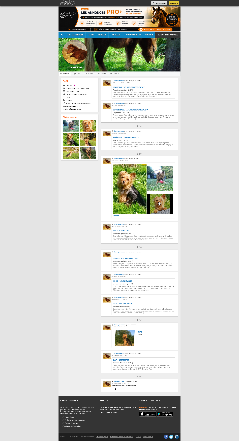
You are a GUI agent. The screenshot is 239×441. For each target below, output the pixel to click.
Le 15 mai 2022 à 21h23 (119, 133)
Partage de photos (71, 423)
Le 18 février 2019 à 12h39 (119, 355)
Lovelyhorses (119, 81)
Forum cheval (69, 417)
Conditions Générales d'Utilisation (121, 437)
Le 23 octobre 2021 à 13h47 (120, 226)
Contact (149, 35)
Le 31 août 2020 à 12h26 (119, 254)
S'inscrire (174, 3)
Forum (91, 35)
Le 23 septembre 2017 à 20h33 (121, 383)
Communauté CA (133, 35)
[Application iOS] (147, 414)
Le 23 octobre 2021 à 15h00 (120, 160)
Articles (116, 35)
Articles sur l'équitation (72, 426)
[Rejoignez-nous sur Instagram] (177, 437)
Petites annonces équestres (74, 420)
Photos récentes (70, 117)
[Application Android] (165, 414)
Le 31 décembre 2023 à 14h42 (121, 82)
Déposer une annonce (168, 35)
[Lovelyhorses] (107, 85)
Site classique (148, 437)
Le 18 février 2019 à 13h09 (119, 327)
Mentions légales (102, 437)
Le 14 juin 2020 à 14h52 (119, 276)
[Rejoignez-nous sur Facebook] (166, 437)
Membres (102, 35)
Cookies (138, 437)
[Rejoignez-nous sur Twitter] (171, 437)
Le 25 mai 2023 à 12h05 (119, 105)
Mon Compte (161, 3)
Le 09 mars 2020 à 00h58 (119, 299)
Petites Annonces (75, 35)
